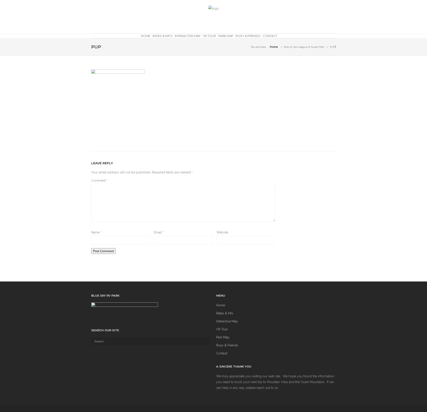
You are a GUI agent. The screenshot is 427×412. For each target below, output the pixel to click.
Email (159, 232)
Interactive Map (188, 36)
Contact (270, 36)
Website (222, 232)
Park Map (225, 36)
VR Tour (209, 36)
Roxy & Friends (248, 36)
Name (96, 232)
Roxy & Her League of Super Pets (304, 46)
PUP (332, 46)
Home (145, 36)
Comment (99, 180)
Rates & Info (163, 36)
